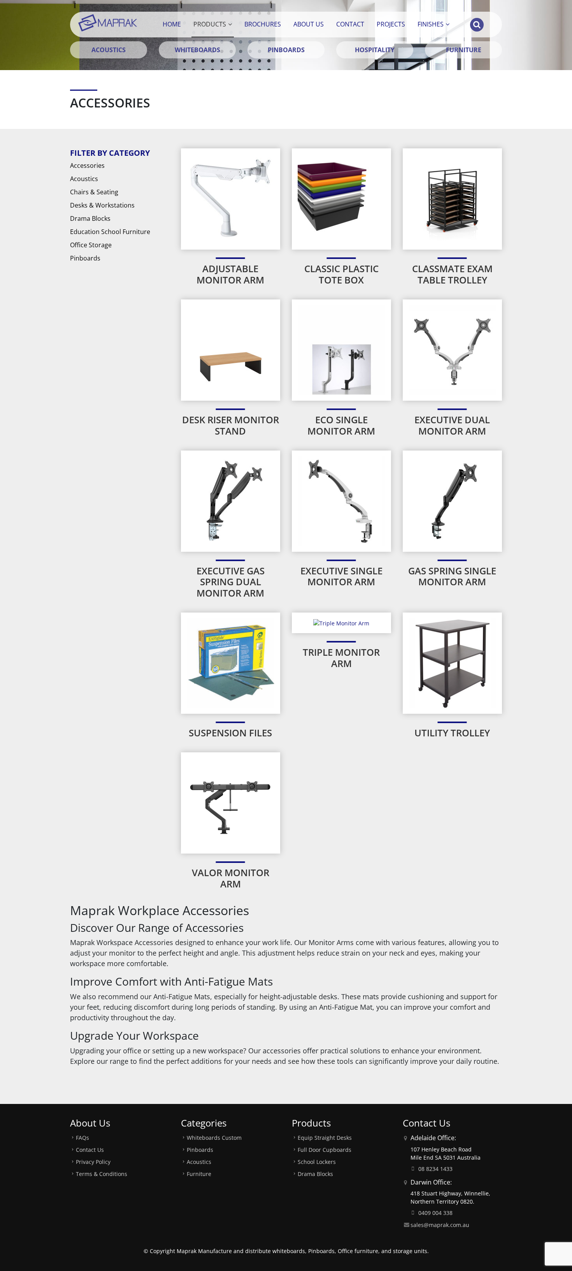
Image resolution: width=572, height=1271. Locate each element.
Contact (350, 24)
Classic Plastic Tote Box (341, 274)
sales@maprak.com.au (440, 1225)
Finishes (431, 24)
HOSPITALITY (375, 50)
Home (172, 24)
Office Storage (91, 245)
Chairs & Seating (94, 192)
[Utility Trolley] (452, 662)
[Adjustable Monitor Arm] (230, 198)
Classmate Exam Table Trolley (452, 274)
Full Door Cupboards (324, 1149)
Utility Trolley (452, 732)
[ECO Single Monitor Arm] (341, 349)
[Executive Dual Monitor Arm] (452, 349)
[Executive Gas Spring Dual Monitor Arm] (230, 500)
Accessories (87, 165)
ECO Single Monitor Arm (341, 425)
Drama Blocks (90, 218)
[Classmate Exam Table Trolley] (452, 198)
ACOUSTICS (108, 50)
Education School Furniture (110, 231)
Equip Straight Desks (325, 1137)
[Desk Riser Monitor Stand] (230, 349)
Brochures (262, 24)
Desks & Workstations (102, 205)
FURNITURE (463, 50)
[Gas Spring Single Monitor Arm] (452, 500)
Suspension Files (230, 732)
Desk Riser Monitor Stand (230, 425)
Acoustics (84, 178)
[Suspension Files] (230, 662)
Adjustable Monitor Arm (230, 274)
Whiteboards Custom (214, 1137)
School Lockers (317, 1161)
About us (308, 24)
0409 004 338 (435, 1212)
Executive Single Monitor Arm (341, 576)
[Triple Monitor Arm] (341, 622)
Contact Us (90, 1149)
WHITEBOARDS (197, 50)
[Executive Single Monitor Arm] (341, 500)
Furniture (199, 1174)
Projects (391, 24)
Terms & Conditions (101, 1174)
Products (209, 24)
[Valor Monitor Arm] (230, 802)
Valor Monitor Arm (230, 878)
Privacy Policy (93, 1161)
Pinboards (85, 258)
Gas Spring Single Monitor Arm (452, 576)
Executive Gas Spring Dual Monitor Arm (231, 582)
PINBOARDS (286, 50)
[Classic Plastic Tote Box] (341, 198)
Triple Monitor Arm (341, 658)
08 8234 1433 (435, 1168)
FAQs (82, 1137)
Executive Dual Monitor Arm (452, 425)
